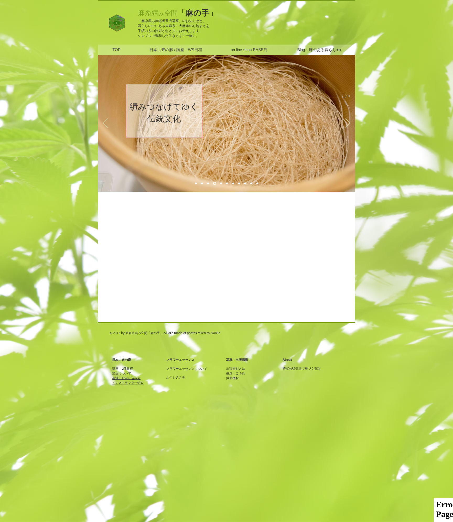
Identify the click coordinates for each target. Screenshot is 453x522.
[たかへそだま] (251, 183)
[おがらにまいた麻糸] (239, 183)
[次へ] (348, 123)
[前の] (105, 123)
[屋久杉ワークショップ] (245, 183)
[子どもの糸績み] (196, 183)
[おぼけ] (214, 183)
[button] (348, 96)
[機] (227, 183)
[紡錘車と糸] (220, 183)
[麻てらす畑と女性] (202, 183)
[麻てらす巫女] (208, 183)
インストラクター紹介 (128, 383)
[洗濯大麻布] (257, 183)
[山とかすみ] (233, 183)
